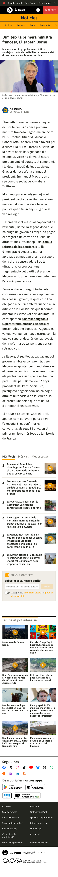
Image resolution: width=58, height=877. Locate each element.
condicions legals (32, 592)
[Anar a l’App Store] (35, 787)
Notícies (29, 17)
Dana (32, 25)
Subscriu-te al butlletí (12, 823)
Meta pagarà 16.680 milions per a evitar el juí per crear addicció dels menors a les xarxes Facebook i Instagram (42, 710)
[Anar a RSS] (24, 773)
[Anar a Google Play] (12, 787)
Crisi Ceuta (30, 3)
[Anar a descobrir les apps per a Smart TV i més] (27, 796)
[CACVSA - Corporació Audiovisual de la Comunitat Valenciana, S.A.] (24, 860)
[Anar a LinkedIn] (18, 773)
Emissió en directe (11, 817)
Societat (21, 25)
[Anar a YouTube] (31, 767)
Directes (50, 10)
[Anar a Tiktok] (25, 767)
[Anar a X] (11, 767)
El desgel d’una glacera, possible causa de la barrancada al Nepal (42, 678)
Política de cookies (39, 842)
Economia (45, 25)
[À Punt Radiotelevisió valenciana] (18, 852)
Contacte (6, 806)
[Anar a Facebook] (4, 767)
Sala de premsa (9, 812)
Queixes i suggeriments (41, 817)
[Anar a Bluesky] (38, 767)
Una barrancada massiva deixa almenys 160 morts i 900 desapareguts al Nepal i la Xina (15, 742)
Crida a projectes (38, 823)
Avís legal (35, 834)
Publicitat (35, 806)
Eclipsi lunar (45, 3)
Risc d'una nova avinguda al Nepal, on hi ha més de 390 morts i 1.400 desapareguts (15, 679)
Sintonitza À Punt (38, 812)
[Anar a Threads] (45, 767)
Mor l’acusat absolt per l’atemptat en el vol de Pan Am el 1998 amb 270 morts (15, 709)
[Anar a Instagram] (18, 767)
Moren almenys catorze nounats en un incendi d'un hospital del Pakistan (42, 742)
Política (8, 25)
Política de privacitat (12, 842)
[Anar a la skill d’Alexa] (7, 796)
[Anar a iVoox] (4, 773)
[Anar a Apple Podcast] (11, 773)
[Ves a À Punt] (16, 10)
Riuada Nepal (15, 3)
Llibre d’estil (36, 828)
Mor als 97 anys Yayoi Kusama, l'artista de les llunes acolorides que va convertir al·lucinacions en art (42, 647)
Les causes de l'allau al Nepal (13, 643)
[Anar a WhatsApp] (52, 767)
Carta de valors (9, 828)
